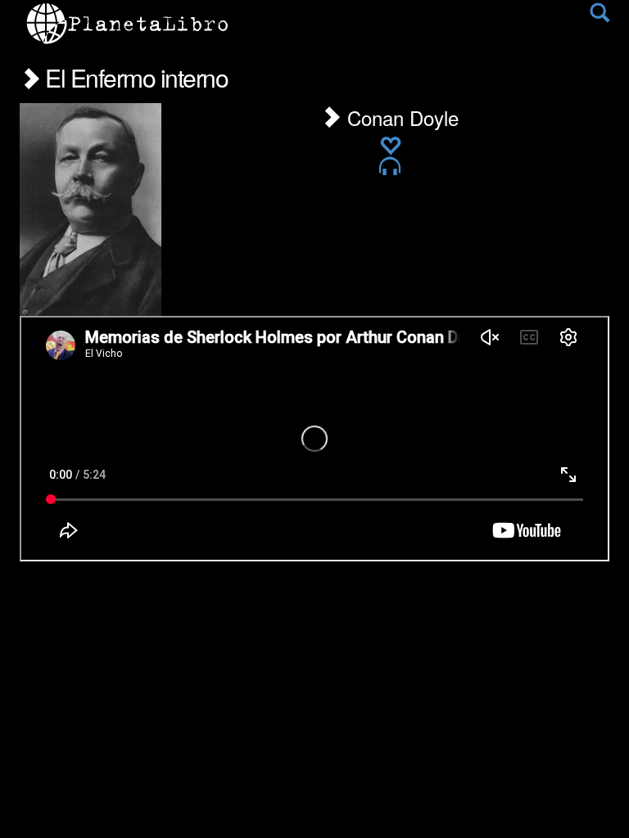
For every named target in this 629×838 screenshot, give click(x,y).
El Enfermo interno (134, 77)
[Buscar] (599, 16)
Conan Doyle (400, 117)
